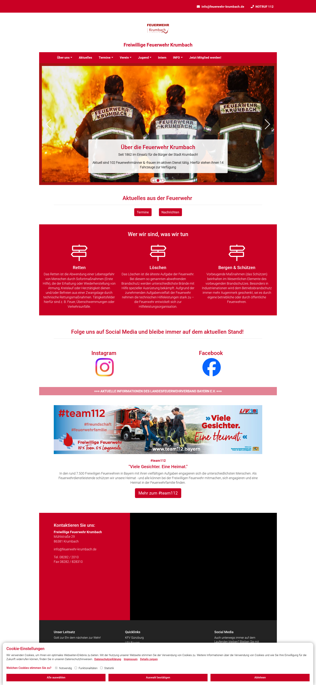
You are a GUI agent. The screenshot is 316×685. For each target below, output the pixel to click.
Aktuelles (85, 57)
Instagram (103, 353)
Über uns (63, 57)
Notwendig (65, 668)
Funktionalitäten (88, 668)
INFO (176, 57)
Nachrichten (170, 212)
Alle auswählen (56, 677)
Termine (104, 57)
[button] (153, 180)
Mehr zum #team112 (158, 493)
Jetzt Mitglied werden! (205, 57)
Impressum (131, 659)
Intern (162, 57)
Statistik (109, 668)
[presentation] (48, 124)
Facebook (211, 353)
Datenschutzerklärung (107, 659)
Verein (124, 57)
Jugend (143, 57)
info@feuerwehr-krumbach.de (223, 6)
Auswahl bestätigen (158, 677)
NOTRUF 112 (264, 6)
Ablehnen (260, 677)
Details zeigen (149, 659)
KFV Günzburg (134, 637)
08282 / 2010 (69, 557)
